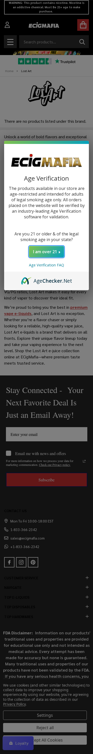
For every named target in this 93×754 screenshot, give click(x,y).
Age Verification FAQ (46, 265)
